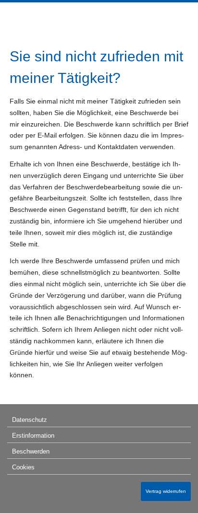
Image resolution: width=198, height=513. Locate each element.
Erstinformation (33, 435)
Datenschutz (29, 419)
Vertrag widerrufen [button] (166, 491)
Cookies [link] (23, 467)
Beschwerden (31, 451)
